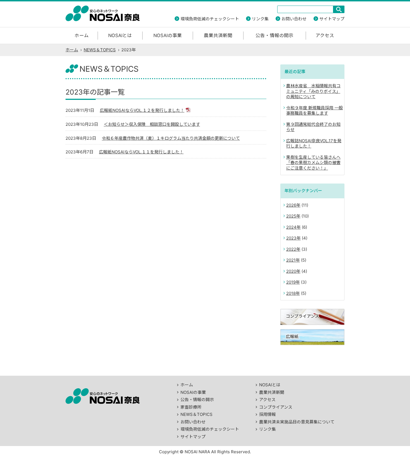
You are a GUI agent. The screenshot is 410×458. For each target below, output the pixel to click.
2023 (291, 238)
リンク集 (260, 18)
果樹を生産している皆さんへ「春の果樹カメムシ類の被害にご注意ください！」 (313, 163)
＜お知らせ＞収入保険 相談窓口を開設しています (152, 124)
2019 (291, 282)
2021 (291, 260)
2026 (291, 205)
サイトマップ (331, 18)
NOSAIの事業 (167, 35)
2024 (291, 227)
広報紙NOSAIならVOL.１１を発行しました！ (141, 152)
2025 (291, 216)
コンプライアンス (275, 407)
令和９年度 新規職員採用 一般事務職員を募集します (314, 110)
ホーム (81, 35)
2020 (291, 271)
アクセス (324, 35)
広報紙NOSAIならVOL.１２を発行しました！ (142, 110)
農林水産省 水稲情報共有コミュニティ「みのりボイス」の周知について (313, 91)
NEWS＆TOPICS (100, 49)
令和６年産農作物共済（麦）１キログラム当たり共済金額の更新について (171, 138)
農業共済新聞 (218, 35)
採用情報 (267, 414)
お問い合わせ (294, 18)
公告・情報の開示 (274, 35)
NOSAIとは (120, 35)
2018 (291, 293)
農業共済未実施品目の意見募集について (296, 422)
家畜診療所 (190, 407)
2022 (291, 249)
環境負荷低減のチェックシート (209, 18)
